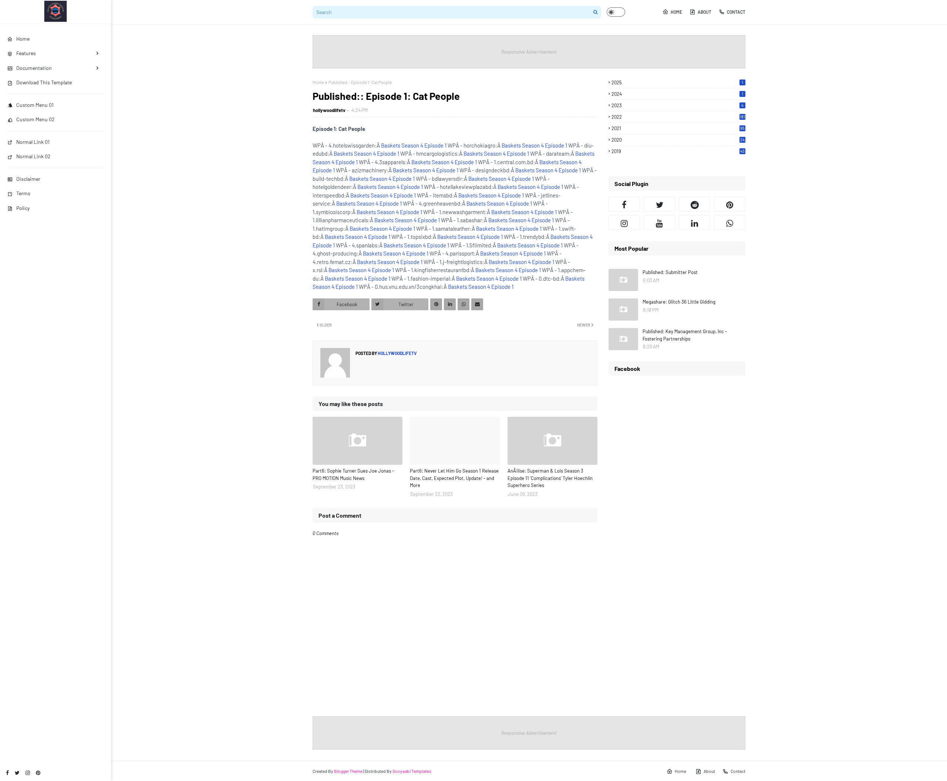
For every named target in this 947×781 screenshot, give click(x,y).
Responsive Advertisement (529, 52)
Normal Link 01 (33, 142)
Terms (23, 193)
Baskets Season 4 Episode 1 (413, 145)
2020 (678, 140)
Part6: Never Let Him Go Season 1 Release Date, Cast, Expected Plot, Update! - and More (454, 478)
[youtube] (659, 222)
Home (676, 11)
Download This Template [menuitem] (44, 82)
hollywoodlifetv (329, 110)
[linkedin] (694, 222)
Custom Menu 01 (35, 105)
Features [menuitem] (26, 53)
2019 (678, 151)
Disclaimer (28, 179)
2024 (677, 94)
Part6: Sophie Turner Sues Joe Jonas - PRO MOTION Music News (353, 474)
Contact (736, 11)
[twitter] (17, 773)
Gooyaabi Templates (411, 771)
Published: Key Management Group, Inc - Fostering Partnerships (685, 335)
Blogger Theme (348, 771)
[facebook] (7, 773)
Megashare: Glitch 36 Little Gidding (679, 302)
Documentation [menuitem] (34, 68)
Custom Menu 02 (35, 119)
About (704, 11)
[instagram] (28, 773)
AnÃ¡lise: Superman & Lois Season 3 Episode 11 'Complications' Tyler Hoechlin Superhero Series (550, 478)
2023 (677, 105)
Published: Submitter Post (670, 272)
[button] (616, 12)
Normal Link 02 (33, 156)
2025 (677, 82)
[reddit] (694, 204)
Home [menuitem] (23, 39)
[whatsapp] (729, 222)
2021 (678, 128)
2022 (678, 117)
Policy (23, 208)
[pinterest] (38, 773)
